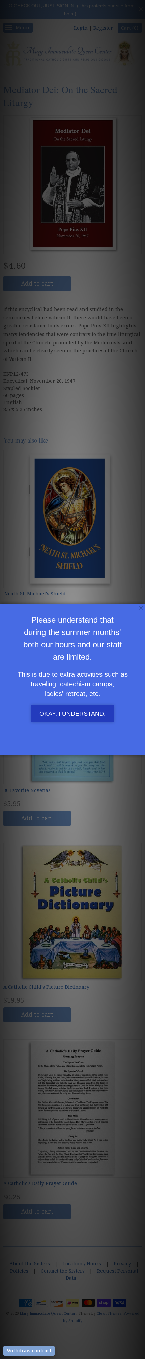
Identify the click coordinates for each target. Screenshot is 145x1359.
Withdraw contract (29, 1350)
